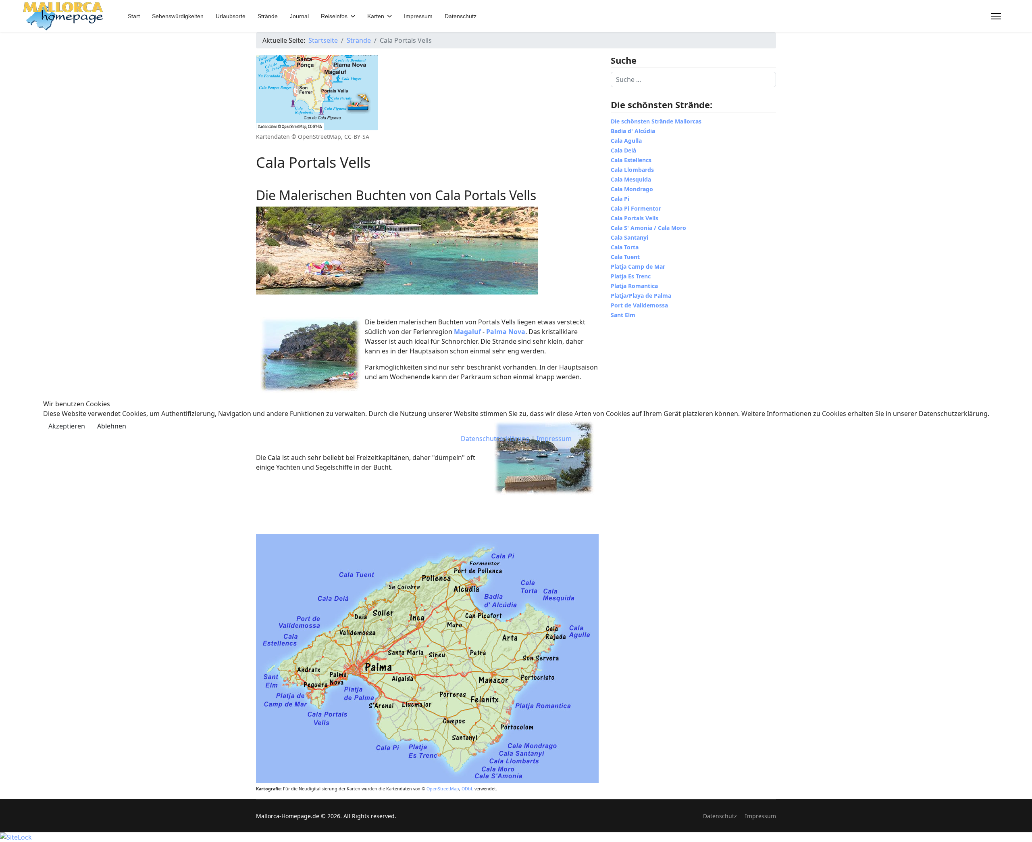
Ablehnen (111, 426)
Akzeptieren (66, 426)
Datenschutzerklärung (495, 438)
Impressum (554, 438)
